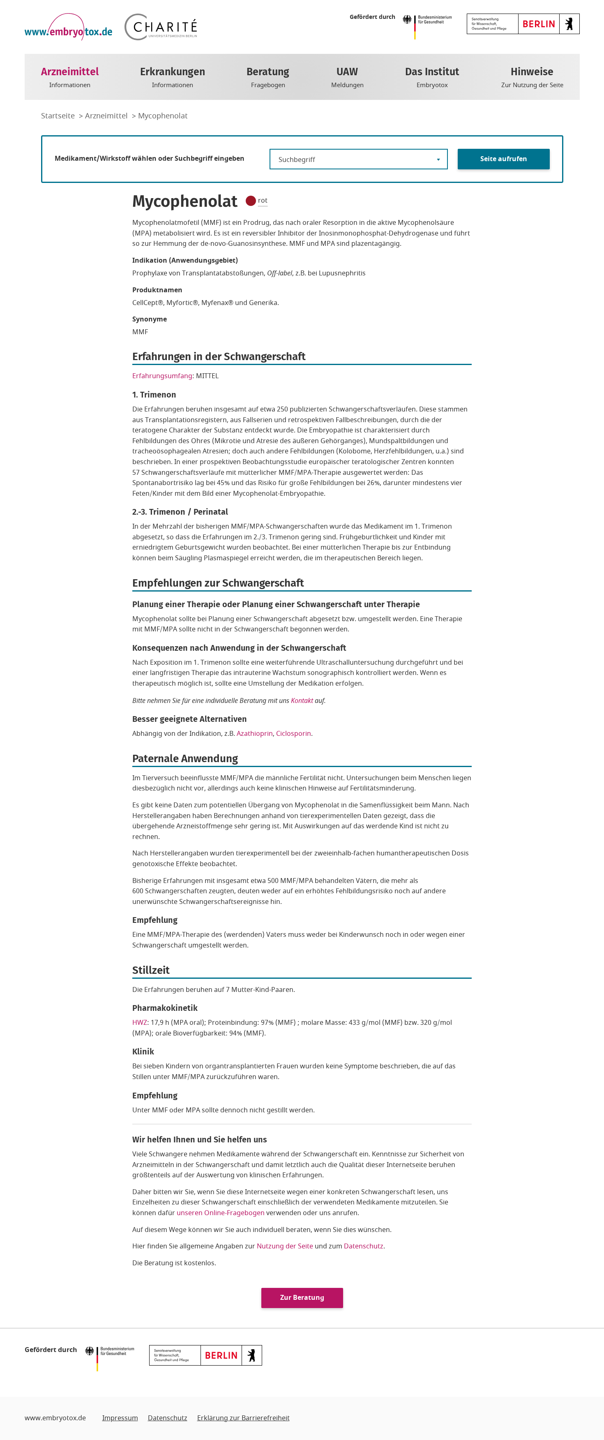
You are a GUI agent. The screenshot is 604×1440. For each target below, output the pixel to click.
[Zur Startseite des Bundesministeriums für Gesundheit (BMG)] (429, 26)
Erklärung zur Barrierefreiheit (243, 1418)
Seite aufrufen (503, 159)
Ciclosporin (293, 734)
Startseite (59, 116)
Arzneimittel (107, 116)
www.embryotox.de (55, 1418)
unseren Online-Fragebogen (221, 1213)
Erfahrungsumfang (162, 376)
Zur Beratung (302, 1298)
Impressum (120, 1418)
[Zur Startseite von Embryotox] (68, 27)
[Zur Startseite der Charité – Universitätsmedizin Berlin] (160, 27)
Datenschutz (363, 1246)
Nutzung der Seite (285, 1246)
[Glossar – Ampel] (251, 201)
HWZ (139, 1023)
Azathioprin (255, 734)
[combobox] (358, 159)
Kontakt (302, 700)
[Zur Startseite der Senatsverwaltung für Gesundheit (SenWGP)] (523, 23)
